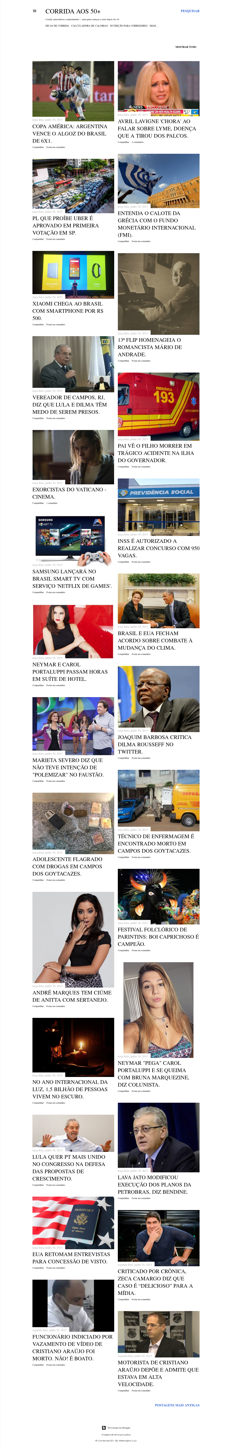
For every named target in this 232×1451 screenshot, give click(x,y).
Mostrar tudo (185, 47)
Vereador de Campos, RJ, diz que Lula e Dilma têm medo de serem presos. (69, 404)
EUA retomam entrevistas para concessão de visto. (71, 1257)
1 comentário (51, 502)
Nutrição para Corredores (129, 25)
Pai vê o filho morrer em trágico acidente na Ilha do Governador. (156, 453)
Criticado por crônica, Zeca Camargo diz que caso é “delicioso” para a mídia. (155, 1281)
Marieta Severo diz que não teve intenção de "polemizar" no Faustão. (68, 767)
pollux (127, 1434)
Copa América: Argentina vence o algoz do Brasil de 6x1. (69, 133)
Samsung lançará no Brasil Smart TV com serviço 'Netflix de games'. (72, 578)
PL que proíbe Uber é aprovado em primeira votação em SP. (65, 225)
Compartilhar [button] (38, 147)
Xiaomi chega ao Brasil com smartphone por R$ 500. (67, 310)
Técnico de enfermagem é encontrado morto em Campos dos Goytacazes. (156, 843)
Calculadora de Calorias (89, 25)
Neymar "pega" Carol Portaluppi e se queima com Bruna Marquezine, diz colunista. (153, 1073)
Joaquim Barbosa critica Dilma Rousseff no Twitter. (155, 744)
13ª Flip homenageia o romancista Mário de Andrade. (150, 347)
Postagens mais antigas (177, 1405)
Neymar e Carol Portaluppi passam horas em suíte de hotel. (70, 671)
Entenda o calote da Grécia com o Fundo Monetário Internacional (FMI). (157, 223)
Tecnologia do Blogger (118, 1427)
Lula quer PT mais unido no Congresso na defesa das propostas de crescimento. (68, 1167)
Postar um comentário (55, 147)
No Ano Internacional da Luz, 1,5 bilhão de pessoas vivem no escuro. (70, 1089)
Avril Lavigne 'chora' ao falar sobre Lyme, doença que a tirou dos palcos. (157, 128)
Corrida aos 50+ (73, 11)
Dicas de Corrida (57, 25)
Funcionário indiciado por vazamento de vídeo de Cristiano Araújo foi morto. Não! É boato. (72, 1347)
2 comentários (138, 142)
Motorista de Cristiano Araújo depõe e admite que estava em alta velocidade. (158, 1373)
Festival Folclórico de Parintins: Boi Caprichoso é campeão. (158, 936)
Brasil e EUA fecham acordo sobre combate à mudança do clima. (155, 640)
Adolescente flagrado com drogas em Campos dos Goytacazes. (67, 866)
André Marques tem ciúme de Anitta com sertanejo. (71, 996)
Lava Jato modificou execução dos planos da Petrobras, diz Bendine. (154, 1184)
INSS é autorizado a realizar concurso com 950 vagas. (159, 548)
